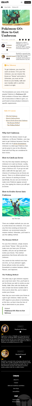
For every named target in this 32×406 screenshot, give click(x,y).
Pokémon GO (15, 7)
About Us (16, 379)
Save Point (16, 388)
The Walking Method (13, 125)
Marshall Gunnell (11, 56)
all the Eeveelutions (19, 143)
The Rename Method (13, 123)
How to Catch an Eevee (13, 118)
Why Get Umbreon (11, 116)
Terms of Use (16, 399)
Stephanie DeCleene (20, 329)
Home (2, 7)
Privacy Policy (16, 401)
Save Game (27, 2)
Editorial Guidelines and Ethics (16, 385)
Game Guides (7, 7)
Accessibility (16, 391)
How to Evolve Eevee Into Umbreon (16, 120)
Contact (16, 382)
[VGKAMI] (5, 2)
